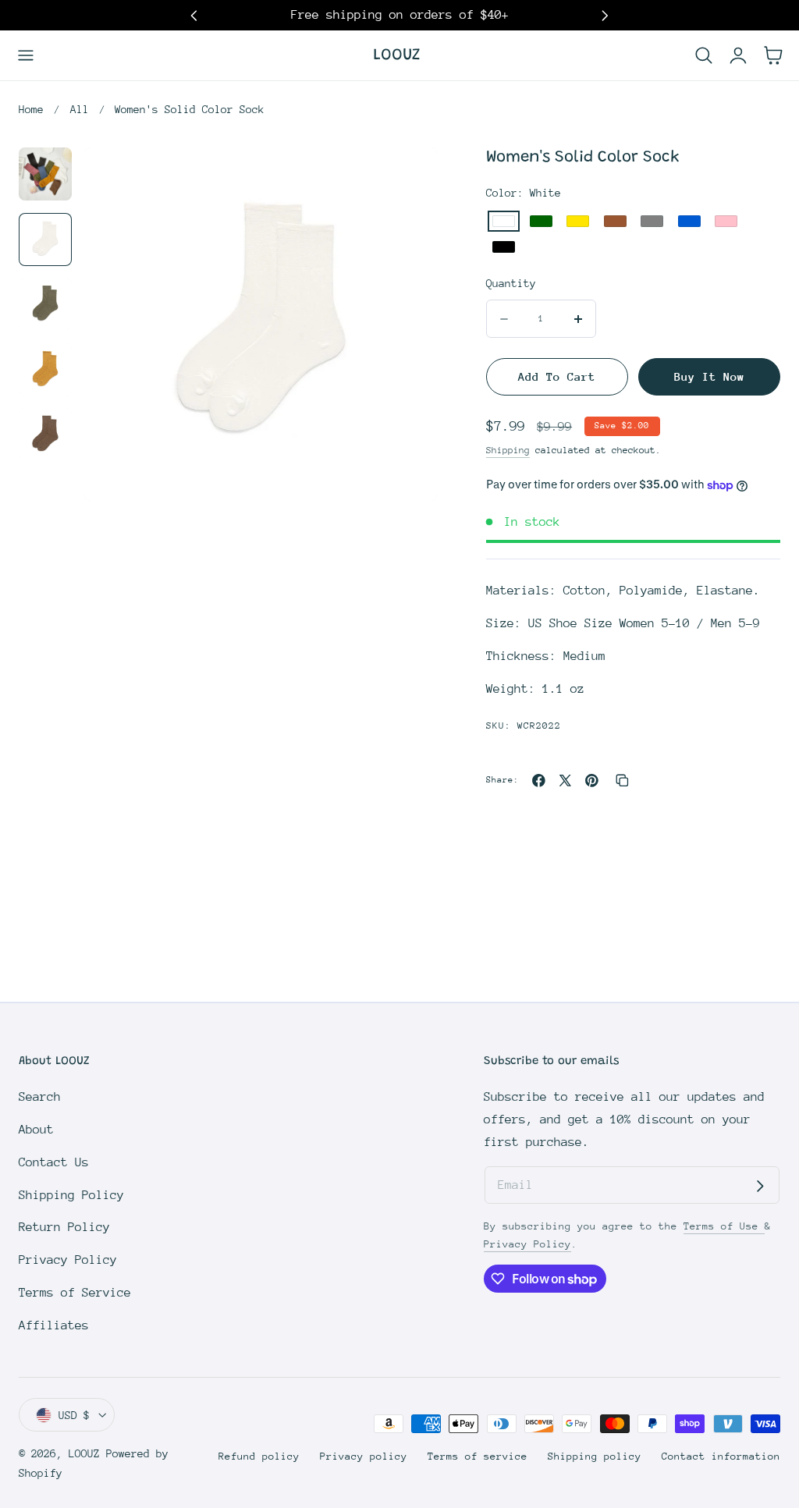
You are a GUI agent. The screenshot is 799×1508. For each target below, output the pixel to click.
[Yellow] (577, 221)
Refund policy (259, 1456)
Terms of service (477, 1456)
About (36, 1130)
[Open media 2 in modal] (407, 178)
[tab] (45, 173)
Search (40, 1097)
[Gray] (652, 221)
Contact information (721, 1456)
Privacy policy (363, 1456)
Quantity (511, 283)
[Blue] (689, 221)
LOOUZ (84, 1453)
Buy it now (709, 376)
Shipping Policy (71, 1195)
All (79, 109)
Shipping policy (594, 1456)
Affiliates (54, 1325)
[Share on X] (565, 780)
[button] (26, 55)
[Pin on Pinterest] (592, 780)
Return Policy (64, 1227)
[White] (503, 221)
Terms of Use (724, 1226)
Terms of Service (75, 1293)
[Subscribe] (760, 1186)
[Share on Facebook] (539, 780)
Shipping (508, 450)
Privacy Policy (68, 1260)
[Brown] (615, 221)
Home (31, 109)
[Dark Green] (541, 221)
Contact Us (54, 1162)
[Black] (503, 247)
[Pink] (726, 221)
